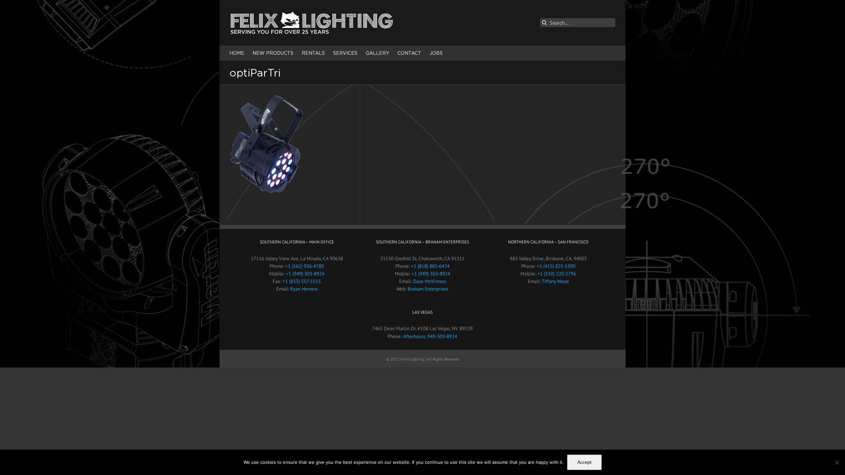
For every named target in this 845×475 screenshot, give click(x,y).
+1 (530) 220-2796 (556, 273)
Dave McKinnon (429, 281)
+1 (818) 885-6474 (430, 266)
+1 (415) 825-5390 (556, 266)
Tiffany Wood (555, 281)
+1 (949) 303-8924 (305, 273)
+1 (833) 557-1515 (302, 281)
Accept (584, 462)
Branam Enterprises (428, 289)
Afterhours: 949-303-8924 (430, 336)
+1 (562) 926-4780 (304, 266)
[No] (836, 462)
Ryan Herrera (304, 289)
